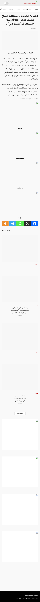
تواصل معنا (18, 598)
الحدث (18, 9)
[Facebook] (34, 223)
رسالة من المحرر (27, 9)
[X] (27, 223)
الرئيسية (36, 9)
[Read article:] (20, 248)
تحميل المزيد (20, 413)
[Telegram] (12, 223)
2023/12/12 (33, 28)
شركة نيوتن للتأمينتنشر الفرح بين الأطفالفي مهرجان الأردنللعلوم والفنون (20, 398)
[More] (5, 223)
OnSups (36, 595)
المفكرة (11, 9)
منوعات (37, 264)
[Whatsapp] (20, 223)
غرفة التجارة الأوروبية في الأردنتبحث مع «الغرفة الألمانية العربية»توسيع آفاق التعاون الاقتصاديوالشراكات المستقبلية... (20, 310)
